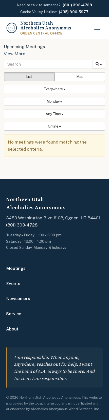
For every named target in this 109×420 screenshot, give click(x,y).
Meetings (16, 268)
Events (13, 283)
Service (13, 313)
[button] (54, 89)
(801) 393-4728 (22, 225)
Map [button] (79, 77)
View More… (16, 53)
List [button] (29, 77)
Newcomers (18, 298)
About (12, 328)
